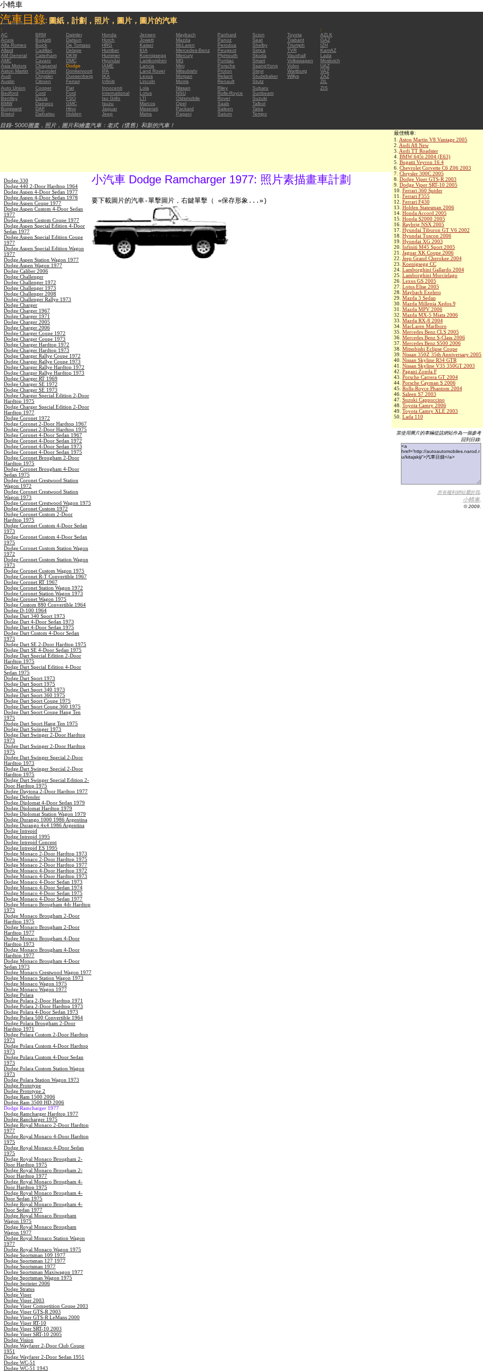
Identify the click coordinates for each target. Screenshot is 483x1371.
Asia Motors (13, 65)
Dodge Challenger (23, 276)
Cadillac (43, 50)
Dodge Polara (18, 995)
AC (4, 34)
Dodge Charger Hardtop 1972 (36, 344)
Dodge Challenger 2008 (30, 293)
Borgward (11, 108)
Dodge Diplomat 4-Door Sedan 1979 (44, 802)
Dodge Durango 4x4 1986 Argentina (44, 825)
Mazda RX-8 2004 (422, 320)
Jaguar (109, 108)
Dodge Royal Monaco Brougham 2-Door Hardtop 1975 (43, 1161)
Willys (293, 76)
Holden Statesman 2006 (428, 207)
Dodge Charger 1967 (27, 310)
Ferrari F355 (416, 196)
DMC (71, 60)
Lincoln (147, 81)
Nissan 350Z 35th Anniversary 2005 (442, 354)
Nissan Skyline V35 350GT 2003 (438, 366)
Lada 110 (412, 416)
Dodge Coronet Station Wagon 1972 (43, 588)
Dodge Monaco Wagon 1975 (35, 983)
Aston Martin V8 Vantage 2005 (433, 139)
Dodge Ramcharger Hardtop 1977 (41, 1114)
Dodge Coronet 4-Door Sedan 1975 (43, 452)
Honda (109, 34)
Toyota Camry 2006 (424, 405)
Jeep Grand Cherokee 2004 (432, 258)
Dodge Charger (20, 305)
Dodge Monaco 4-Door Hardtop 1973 (45, 876)
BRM (40, 34)
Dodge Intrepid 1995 (27, 836)
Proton (224, 71)
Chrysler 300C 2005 (422, 173)
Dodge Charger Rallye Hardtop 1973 (44, 373)
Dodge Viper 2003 (24, 1300)
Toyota (294, 34)
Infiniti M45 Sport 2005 (428, 247)
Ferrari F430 (416, 202)
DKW (71, 55)
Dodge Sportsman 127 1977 (35, 1261)
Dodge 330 (16, 180)
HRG (107, 45)
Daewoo (44, 103)
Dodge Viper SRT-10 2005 (429, 185)
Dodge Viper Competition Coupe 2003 (46, 1306)
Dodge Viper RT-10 (25, 1323)
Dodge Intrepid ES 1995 (31, 848)
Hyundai (111, 60)
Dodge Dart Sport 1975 (29, 684)
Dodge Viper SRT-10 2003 (33, 1328)
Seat (257, 39)
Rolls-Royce (230, 93)
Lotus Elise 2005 (420, 286)
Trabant (295, 39)
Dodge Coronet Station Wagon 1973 (43, 593)
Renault (225, 81)
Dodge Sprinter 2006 (27, 1283)
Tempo (259, 113)
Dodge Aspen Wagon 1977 (33, 265)
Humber (110, 50)
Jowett (147, 39)
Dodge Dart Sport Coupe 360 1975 (42, 706)
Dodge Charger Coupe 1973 (35, 339)
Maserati (149, 108)
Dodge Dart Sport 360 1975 (34, 695)
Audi (6, 76)
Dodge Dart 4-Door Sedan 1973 (39, 621)
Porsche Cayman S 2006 (429, 383)
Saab (223, 103)
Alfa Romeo (13, 45)
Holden (74, 113)
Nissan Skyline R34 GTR (429, 360)
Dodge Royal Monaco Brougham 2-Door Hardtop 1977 (43, 1173)
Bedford (9, 93)
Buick (41, 45)
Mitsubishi (186, 71)
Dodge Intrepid (20, 831)
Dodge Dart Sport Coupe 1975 (37, 701)
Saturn (224, 113)
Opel (181, 103)
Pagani (184, 113)
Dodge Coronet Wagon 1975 (35, 599)
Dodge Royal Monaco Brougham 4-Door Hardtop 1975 (43, 1184)
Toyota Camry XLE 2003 (430, 411)
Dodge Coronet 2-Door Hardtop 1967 (45, 424)
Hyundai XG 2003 (422, 241)
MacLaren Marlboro (424, 326)
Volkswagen (300, 60)
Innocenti (112, 87)
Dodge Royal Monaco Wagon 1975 (42, 1249)
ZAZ (324, 76)
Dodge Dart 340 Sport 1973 (34, 616)
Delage (74, 50)
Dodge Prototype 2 (24, 1091)
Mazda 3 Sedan (419, 298)
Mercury (184, 55)
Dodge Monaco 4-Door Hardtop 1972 (45, 870)
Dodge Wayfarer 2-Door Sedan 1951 (44, 1357)
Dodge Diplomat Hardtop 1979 (38, 808)
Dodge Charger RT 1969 (31, 378)
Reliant (225, 76)
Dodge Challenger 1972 (30, 282)
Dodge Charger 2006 (27, 327)
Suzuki (259, 98)
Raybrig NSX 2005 (423, 224)
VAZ (324, 71)
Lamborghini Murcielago (430, 275)
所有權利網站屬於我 (458, 492)
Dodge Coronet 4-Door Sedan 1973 (43, 446)
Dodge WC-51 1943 (26, 1368)
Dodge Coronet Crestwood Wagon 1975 (47, 503)
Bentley (9, 98)
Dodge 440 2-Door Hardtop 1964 (41, 186)
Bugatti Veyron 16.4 (422, 162)
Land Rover (152, 71)
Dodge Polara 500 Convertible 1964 (43, 1017)
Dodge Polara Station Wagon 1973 (41, 1080)
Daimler (74, 34)
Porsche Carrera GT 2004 (430, 377)
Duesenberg (79, 76)
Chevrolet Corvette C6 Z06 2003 (435, 168)
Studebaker (265, 76)
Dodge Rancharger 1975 (31, 1119)
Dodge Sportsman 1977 (30, 1266)
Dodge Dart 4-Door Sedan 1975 (39, 627)
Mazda (183, 39)
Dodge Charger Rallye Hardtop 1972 (44, 367)
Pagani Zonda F (419, 371)
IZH (324, 45)
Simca (259, 50)
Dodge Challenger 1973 (30, 288)
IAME (108, 65)
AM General (14, 55)
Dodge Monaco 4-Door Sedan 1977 (43, 899)
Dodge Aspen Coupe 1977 (32, 203)
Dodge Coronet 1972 (27, 418)
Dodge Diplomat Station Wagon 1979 (45, 814)
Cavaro (43, 60)
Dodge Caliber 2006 (26, 271)
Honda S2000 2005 (423, 219)
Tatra (257, 108)
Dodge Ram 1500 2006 (29, 1097)
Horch (108, 39)
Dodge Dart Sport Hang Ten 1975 (41, 723)
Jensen (148, 34)
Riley (222, 87)
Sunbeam (263, 93)
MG (179, 60)
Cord (40, 93)
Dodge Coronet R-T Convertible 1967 (45, 576)
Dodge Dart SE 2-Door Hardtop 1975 (45, 644)
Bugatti (43, 39)
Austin (8, 81)
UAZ (325, 65)
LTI (143, 98)
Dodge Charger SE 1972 (31, 384)
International (115, 93)
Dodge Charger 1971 (27, 316)
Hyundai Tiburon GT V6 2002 (436, 230)
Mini (180, 65)
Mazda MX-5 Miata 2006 (430, 315)
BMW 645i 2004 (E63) (425, 156)
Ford (71, 93)
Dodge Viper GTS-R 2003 (428, 179)
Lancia (147, 65)
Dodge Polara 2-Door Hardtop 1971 (43, 1000)
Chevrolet (45, 71)
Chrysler (44, 76)
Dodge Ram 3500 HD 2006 (34, 1102)
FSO (71, 98)
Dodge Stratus (19, 1289)
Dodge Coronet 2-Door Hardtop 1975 (45, 429)
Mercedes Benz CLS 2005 (430, 332)
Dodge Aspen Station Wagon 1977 (41, 260)
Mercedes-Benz (193, 50)
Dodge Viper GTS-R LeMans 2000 (42, 1317)
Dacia (41, 98)
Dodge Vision (18, 1340)
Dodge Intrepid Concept (30, 842)
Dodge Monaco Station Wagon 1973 (43, 978)
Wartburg (297, 71)
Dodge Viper (18, 1294)
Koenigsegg (153, 55)
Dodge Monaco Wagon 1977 (35, 989)
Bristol (7, 113)
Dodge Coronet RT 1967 (31, 582)
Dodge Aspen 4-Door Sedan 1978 (41, 197)
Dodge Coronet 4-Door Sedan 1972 (43, 440)
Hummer (111, 55)
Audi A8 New (414, 145)
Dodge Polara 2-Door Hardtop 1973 (43, 1006)
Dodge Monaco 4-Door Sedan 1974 (43, 887)
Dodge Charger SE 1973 (31, 390)
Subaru (260, 87)
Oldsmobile (188, 98)
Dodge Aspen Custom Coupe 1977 (41, 220)
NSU (181, 93)
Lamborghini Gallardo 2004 (433, 269)
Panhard (226, 34)
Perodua (226, 45)
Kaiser (146, 45)
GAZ (325, 39)
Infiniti (108, 81)
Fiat (70, 87)
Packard (185, 108)
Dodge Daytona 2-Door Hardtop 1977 (46, 791)
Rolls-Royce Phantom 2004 (432, 388)
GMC (71, 103)
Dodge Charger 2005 (27, 322)
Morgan (184, 76)
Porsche (226, 65)
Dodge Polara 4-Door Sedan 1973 (41, 1012)
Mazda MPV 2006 (422, 309)
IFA (105, 71)
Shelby (259, 45)
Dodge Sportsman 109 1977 (35, 1255)
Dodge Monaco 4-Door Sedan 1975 (43, 893)
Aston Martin (14, 71)
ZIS (324, 87)
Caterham (46, 55)
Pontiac (225, 60)
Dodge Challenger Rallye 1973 (37, 299)
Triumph (296, 45)
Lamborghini (153, 60)
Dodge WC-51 (19, 1362)
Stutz (258, 81)
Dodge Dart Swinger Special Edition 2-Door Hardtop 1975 (46, 782)
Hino (71, 108)
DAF (40, 108)
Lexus (146, 76)
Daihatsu (45, 113)
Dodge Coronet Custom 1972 (36, 508)
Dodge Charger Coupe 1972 (35, 333)
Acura (7, 39)
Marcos (147, 103)
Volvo (293, 65)
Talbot (259, 103)
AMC (6, 60)
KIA (144, 50)
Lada (326, 55)
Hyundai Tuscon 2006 (426, 235)
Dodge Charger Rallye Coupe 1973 (42, 361)
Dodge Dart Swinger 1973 (32, 729)
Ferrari (73, 81)
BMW (6, 103)
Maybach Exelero (421, 292)
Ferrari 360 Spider (422, 190)
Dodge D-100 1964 (25, 610)
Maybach (186, 34)
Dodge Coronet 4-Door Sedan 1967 (43, 435)
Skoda (259, 55)
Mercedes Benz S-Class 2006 (433, 337)
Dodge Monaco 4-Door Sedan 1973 (43, 882)
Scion (258, 34)
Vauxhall (296, 55)
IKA (106, 76)
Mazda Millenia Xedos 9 (429, 303)
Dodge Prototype (22, 1085)
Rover (223, 98)
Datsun (74, 39)
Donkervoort (79, 71)
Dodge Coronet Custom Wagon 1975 (44, 571)
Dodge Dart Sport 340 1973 (34, 689)
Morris (182, 81)
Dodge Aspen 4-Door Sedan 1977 (41, 192)
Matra (146, 113)
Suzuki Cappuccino (423, 399)
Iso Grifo (111, 98)
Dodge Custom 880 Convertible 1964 (45, 605)
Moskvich (330, 60)
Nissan (183, 87)
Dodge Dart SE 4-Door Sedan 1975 (43, 650)
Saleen (225, 108)
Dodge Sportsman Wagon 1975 (38, 1278)
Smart (258, 60)
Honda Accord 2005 (424, 213)
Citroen (43, 81)
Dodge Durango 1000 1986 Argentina (45, 819)
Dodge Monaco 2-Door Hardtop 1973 (45, 853)
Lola (144, 87)
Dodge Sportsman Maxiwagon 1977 (43, 1272)
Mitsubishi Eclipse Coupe (430, 349)
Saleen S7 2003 (419, 394)
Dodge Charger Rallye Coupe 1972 (42, 356)
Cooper (43, 87)
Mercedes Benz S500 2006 (431, 343)
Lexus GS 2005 (419, 281)
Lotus (146, 93)
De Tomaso (78, 45)
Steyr (258, 71)
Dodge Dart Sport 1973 (29, 678)
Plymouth (227, 55)
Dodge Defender (22, 797)
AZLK (326, 34)
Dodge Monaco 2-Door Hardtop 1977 (45, 865)
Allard (7, 50)
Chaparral (46, 65)
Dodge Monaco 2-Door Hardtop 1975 (45, 859)
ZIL (323, 81)
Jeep (107, 113)
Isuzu (108, 103)
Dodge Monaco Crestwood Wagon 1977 (48, 972)
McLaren (185, 45)
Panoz (224, 39)
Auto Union (13, 87)
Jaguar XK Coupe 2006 (428, 252)
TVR (292, 50)
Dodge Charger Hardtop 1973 (36, 350)
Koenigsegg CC (419, 264)
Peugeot (226, 50)
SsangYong (265, 65)
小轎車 (471, 499)
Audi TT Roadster (418, 151)
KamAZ (328, 50)
